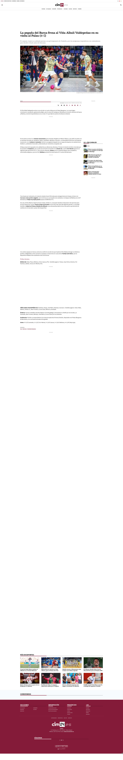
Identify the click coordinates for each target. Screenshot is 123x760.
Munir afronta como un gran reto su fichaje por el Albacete (29, 685)
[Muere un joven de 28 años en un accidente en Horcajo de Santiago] (86, 150)
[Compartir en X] (69, 105)
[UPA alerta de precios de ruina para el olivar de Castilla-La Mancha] (86, 156)
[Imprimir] (64, 105)
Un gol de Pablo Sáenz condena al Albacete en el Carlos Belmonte (29, 669)
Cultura (35, 709)
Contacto (70, 717)
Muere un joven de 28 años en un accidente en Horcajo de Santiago (95, 150)
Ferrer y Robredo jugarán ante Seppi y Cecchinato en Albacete (70, 685)
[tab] (85, 146)
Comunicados (54, 717)
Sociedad (22, 709)
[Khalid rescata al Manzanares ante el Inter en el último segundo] (72, 662)
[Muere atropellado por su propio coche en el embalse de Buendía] (86, 167)
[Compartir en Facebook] (67, 105)
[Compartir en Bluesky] (72, 105)
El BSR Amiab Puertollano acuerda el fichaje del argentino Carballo (93, 685)
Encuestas (88, 711)
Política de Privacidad (53, 709)
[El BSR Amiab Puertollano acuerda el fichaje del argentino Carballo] (93, 678)
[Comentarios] (58, 105)
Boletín (65, 717)
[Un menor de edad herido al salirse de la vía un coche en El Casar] (86, 161)
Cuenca (68, 711)
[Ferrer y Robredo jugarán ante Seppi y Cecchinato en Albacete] (72, 678)
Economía (35, 707)
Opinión (87, 707)
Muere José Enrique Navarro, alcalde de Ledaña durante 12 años (94, 173)
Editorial (88, 709)
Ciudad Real (69, 709)
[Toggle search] (121, 5)
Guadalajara (70, 712)
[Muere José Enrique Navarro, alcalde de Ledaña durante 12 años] (86, 173)
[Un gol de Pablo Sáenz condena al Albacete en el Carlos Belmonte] (29, 662)
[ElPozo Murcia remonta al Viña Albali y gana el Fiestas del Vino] (51, 662)
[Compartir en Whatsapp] (80, 105)
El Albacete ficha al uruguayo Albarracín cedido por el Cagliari (50, 685)
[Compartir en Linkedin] (77, 105)
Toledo (68, 714)
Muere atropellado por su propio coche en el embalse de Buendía (95, 167)
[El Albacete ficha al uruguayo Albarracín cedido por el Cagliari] (51, 678)
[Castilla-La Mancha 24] (61, 5)
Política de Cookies (52, 711)
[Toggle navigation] (2, 5)
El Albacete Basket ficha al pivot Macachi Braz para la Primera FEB (93, 669)
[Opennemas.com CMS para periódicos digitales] (61, 747)
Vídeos (87, 712)
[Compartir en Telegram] (75, 105)
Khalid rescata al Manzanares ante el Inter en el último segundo (71, 669)
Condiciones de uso (52, 707)
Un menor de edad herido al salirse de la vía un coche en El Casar (95, 162)
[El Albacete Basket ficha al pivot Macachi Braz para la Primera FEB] (93, 662)
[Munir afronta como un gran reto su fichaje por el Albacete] (29, 678)
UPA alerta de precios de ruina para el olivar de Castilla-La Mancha (94, 156)
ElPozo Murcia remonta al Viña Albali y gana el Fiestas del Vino (49, 669)
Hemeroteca (60, 717)
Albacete (69, 707)
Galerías (88, 714)
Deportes (22, 711)
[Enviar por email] (61, 105)
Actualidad (22, 707)
